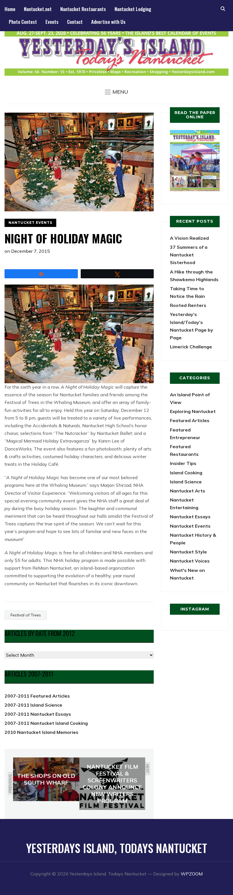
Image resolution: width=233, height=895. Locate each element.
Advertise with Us (108, 21)
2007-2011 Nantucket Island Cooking (46, 723)
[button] (116, 91)
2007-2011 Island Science (33, 705)
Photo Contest (23, 21)
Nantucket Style (188, 552)
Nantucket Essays (190, 516)
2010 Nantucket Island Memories (41, 732)
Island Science (186, 482)
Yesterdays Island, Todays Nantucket (116, 847)
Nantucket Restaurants (83, 8)
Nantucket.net (38, 8)
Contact (75, 21)
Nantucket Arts (187, 491)
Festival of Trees (26, 615)
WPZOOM (192, 874)
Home (10, 8)
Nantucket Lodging (133, 8)
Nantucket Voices (190, 561)
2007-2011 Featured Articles (37, 696)
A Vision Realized (189, 238)
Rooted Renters (188, 305)
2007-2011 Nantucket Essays (38, 714)
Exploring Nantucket (193, 411)
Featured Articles (189, 420)
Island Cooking (186, 472)
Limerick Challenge (191, 346)
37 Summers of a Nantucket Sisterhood (188, 254)
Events (52, 21)
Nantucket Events (30, 222)
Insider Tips (183, 463)
